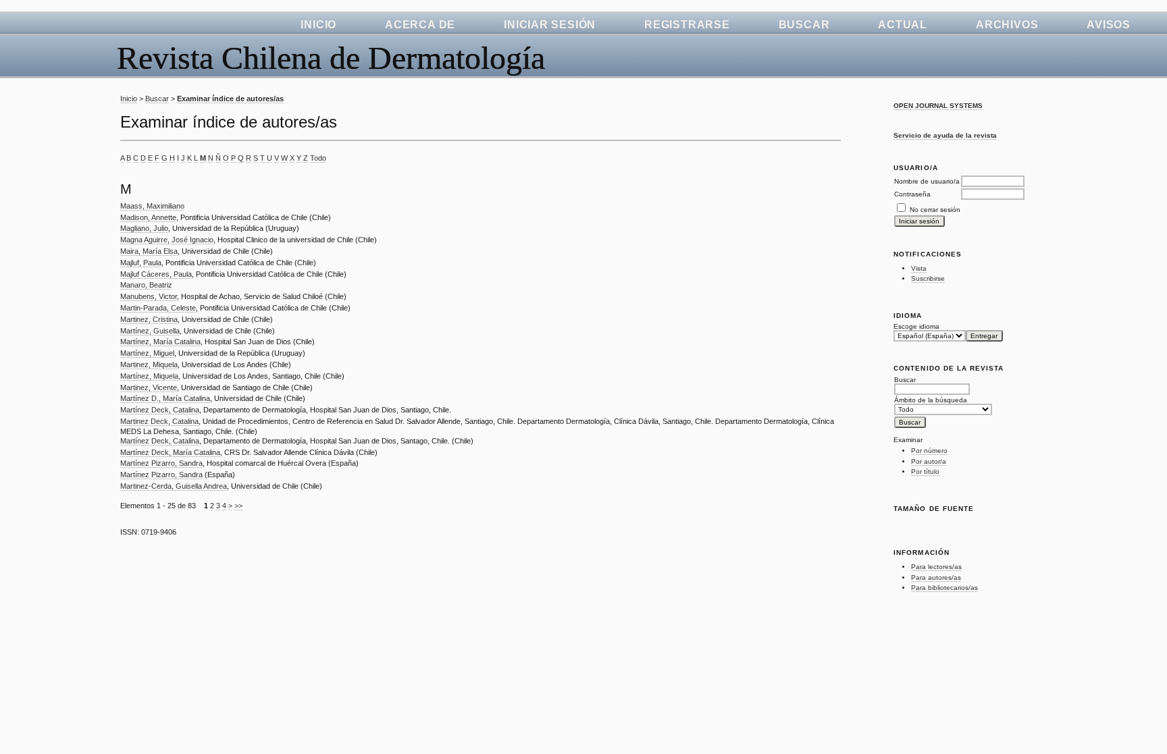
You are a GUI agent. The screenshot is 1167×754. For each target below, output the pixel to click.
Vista (919, 268)
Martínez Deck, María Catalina (170, 452)
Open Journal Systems (938, 105)
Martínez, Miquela (149, 376)
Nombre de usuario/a (927, 181)
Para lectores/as (936, 566)
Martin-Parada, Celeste (158, 308)
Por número (929, 450)
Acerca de (420, 24)
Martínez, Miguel (147, 353)
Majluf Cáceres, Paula (156, 274)
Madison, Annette (148, 217)
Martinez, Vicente (148, 387)
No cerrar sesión (935, 209)
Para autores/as (936, 577)
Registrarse (687, 24)
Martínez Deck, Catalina (159, 410)
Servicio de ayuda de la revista (945, 135)
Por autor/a (928, 461)
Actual (902, 24)
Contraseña (912, 194)
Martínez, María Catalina (160, 342)
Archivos (1007, 24)
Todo (318, 158)
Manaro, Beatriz (146, 285)
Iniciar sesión (550, 24)
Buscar (804, 24)
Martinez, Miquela (149, 364)
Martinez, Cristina (149, 319)
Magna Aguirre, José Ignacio (166, 240)
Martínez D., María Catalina (165, 398)
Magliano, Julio (144, 228)
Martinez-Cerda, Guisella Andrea (173, 486)
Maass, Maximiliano (152, 206)
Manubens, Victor (148, 296)
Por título (925, 471)
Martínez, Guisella (150, 331)
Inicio (318, 24)
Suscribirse (928, 278)
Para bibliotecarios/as (944, 587)
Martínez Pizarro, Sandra (161, 463)
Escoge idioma (916, 326)
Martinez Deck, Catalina (159, 421)
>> (238, 506)
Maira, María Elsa (149, 251)
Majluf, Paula (140, 263)
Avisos (1109, 24)
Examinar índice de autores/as (230, 99)
